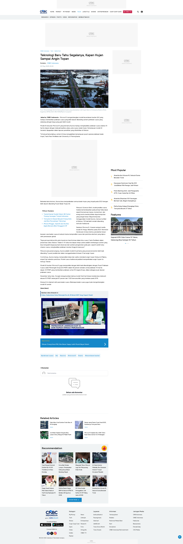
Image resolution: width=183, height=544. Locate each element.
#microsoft (72, 355)
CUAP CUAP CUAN (115, 12)
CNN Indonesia (137, 514)
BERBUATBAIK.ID (84, 17)
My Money (72, 514)
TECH (79, 12)
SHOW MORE (73, 500)
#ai (57, 355)
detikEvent (96, 524)
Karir (110, 524)
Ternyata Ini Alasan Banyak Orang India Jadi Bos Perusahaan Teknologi (57, 220)
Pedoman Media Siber (115, 521)
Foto (82, 527)
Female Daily (137, 527)
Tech (52, 51)
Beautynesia (136, 524)
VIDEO (65, 17)
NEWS (74, 12)
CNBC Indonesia (44, 51)
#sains (80, 355)
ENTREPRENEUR (103, 12)
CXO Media (136, 530)
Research (83, 524)
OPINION (52, 17)
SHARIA (93, 12)
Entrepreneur (85, 521)
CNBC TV (128, 12)
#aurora (63, 355)
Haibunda (136, 521)
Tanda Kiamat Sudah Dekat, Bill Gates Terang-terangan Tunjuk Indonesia (57, 215)
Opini (70, 527)
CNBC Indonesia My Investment (118, 530)
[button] (114, 227)
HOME (52, 12)
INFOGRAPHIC (72, 17)
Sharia (71, 521)
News (82, 514)
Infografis (84, 530)
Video (71, 530)
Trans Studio (97, 530)
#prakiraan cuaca (47, 355)
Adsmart (96, 521)
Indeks (71, 533)
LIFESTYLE (86, 12)
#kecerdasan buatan (92, 355)
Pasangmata (97, 518)
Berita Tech (58, 51)
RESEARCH (45, 17)
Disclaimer (112, 527)
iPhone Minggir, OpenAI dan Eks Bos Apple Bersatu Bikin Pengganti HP (56, 225)
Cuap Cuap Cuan (74, 524)
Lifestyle (83, 518)
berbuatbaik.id (97, 514)
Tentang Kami (113, 514)
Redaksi (111, 518)
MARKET (58, 12)
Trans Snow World (99, 527)
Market (71, 536)
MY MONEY (66, 12)
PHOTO (59, 17)
